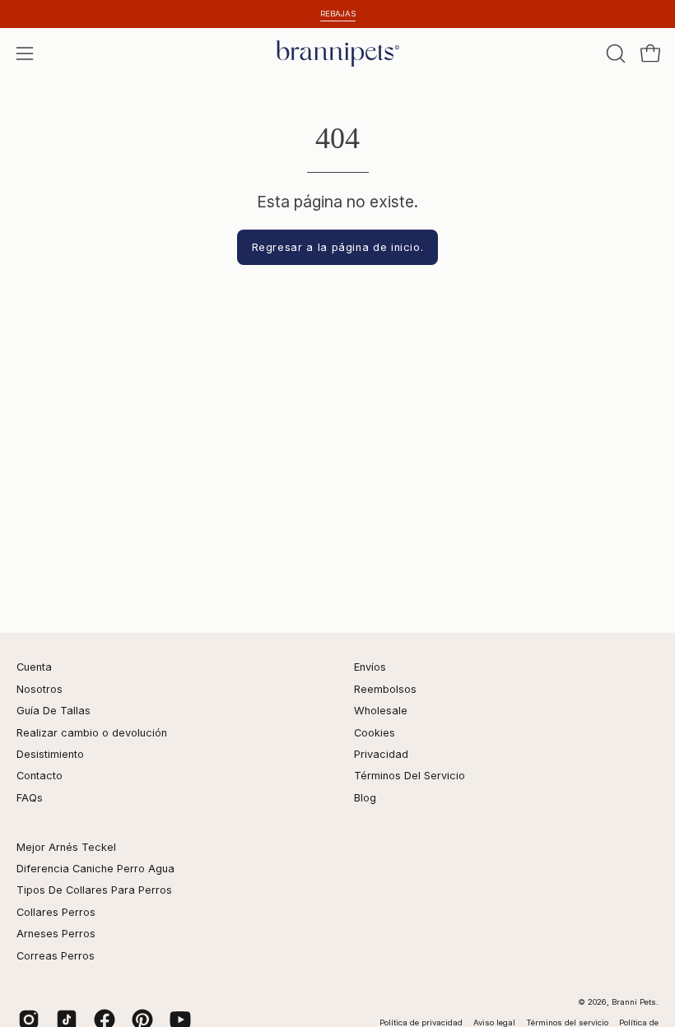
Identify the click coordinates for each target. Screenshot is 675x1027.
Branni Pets (634, 1001)
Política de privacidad (422, 1022)
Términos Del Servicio (409, 775)
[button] (614, 53)
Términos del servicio (568, 1022)
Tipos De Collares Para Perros (94, 890)
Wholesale (380, 710)
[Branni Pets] (337, 53)
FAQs (29, 798)
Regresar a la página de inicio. (338, 247)
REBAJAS (338, 13)
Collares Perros (55, 912)
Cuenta (34, 667)
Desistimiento (50, 754)
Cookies (374, 733)
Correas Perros (55, 956)
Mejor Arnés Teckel (66, 847)
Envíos (370, 667)
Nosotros (39, 689)
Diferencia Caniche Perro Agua (95, 868)
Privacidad (381, 754)
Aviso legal (495, 1022)
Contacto (39, 775)
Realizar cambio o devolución (91, 733)
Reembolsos (385, 689)
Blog (365, 798)
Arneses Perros (55, 933)
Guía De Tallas (53, 710)
